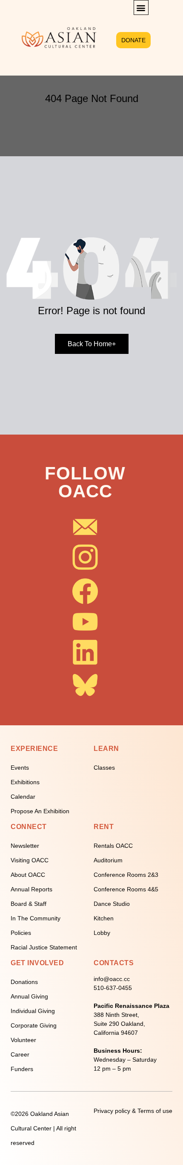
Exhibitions (25, 782)
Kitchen (104, 918)
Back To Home (92, 343)
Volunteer (23, 1040)
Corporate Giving (34, 1025)
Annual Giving (29, 996)
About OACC (28, 874)
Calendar (23, 796)
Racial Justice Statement (44, 947)
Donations (24, 981)
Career (20, 1054)
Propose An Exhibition (40, 811)
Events (20, 767)
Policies (21, 932)
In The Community (35, 918)
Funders (22, 1069)
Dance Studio (112, 903)
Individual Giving (33, 1010)
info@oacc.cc (112, 978)
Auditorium (108, 860)
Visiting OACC (30, 860)
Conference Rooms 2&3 (126, 874)
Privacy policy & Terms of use (133, 1110)
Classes (104, 767)
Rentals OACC (113, 845)
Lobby (102, 932)
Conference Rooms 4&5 (126, 889)
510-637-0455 (113, 987)
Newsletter (25, 845)
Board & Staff (28, 903)
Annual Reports (31, 889)
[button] (141, 7)
